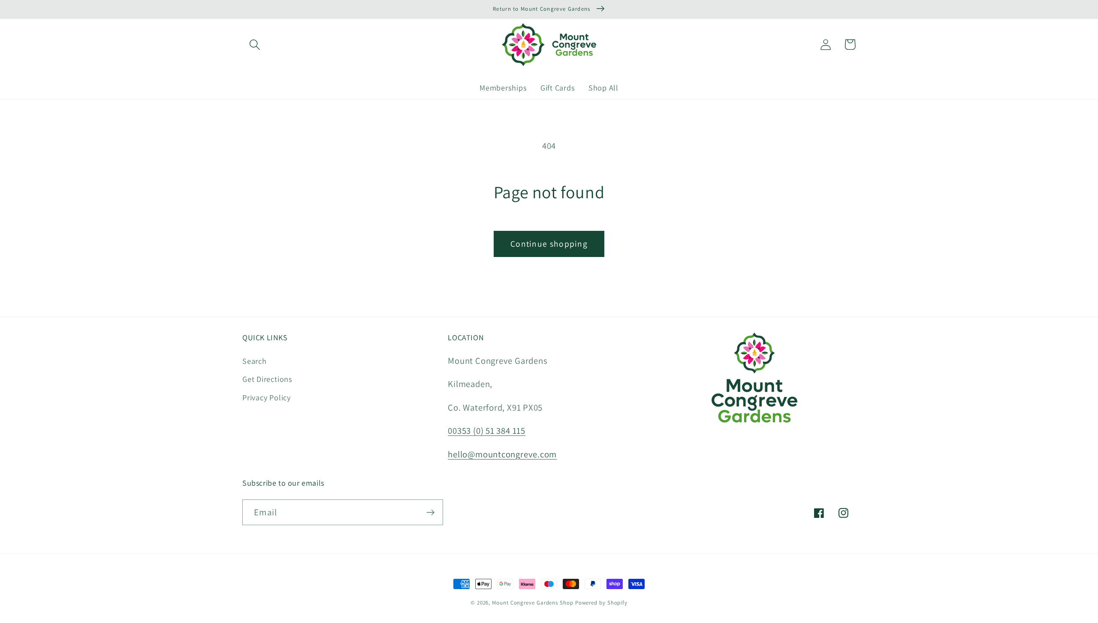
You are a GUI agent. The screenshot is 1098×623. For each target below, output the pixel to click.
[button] (254, 44)
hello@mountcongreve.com (502, 454)
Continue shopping (549, 243)
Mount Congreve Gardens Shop (532, 602)
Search (254, 361)
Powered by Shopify (601, 602)
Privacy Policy (266, 397)
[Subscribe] (430, 512)
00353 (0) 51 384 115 (486, 430)
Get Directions (267, 379)
